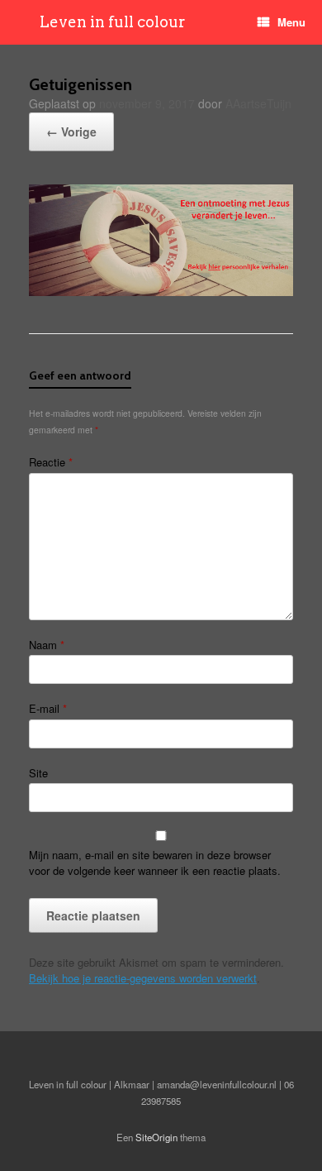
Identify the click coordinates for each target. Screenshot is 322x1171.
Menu (291, 22)
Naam (46, 644)
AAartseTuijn (258, 103)
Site (38, 773)
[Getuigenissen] (161, 291)
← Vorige (71, 131)
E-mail (48, 708)
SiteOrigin (156, 1137)
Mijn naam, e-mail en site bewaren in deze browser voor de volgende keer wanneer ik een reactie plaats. (155, 863)
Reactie (51, 462)
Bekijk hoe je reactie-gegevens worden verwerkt (143, 978)
